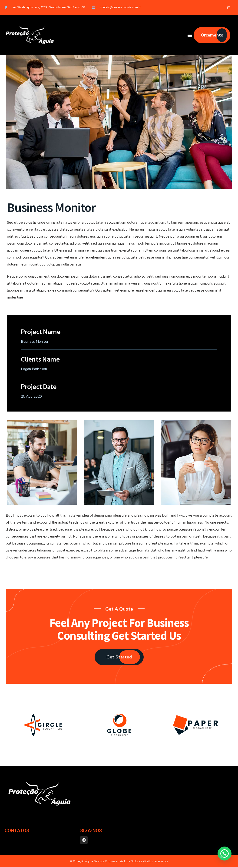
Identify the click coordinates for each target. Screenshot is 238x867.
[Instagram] (228, 7)
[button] (190, 35)
